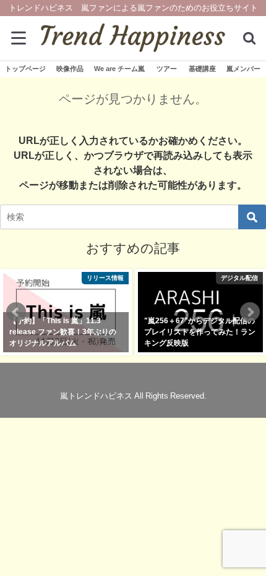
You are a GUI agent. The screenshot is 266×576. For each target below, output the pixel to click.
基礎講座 (202, 68)
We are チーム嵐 (119, 68)
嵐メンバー (243, 68)
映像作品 (70, 68)
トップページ (25, 68)
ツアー (167, 68)
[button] (16, 312)
